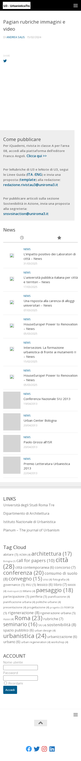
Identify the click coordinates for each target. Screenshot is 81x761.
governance (14, 584)
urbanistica (24, 636)
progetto (56, 607)
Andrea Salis (15, 37)
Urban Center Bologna (40, 420)
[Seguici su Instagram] (44, 749)
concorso (65, 567)
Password (10, 673)
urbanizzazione (62, 636)
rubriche (53, 618)
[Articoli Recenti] (22, 238)
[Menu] (75, 5)
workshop (59, 642)
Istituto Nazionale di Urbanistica (29, 521)
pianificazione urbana (19, 602)
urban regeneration (35, 642)
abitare (10, 554)
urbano (11, 641)
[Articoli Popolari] (59, 238)
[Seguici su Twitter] (37, 749)
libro (60, 584)
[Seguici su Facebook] (29, 749)
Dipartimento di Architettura (26, 513)
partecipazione (16, 596)
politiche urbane (48, 602)
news (27, 249)
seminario (20, 624)
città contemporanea (34, 567)
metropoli (14, 591)
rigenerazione (23, 612)
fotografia (61, 579)
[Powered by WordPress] (26, 739)
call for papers (35, 560)
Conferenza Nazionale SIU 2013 (47, 399)
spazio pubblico (18, 630)
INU (31, 584)
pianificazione (59, 597)
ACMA (24, 554)
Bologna (9, 561)
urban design (45, 630)
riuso (8, 619)
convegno (25, 578)
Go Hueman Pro (62, 739)
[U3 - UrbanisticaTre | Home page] (21, 5)
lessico (45, 584)
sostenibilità (61, 624)
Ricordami (15, 683)
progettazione (38, 607)
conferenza (23, 572)
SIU (42, 625)
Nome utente (13, 662)
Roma (28, 618)
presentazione (14, 607)
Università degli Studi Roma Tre (28, 505)
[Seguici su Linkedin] (52, 749)
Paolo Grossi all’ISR (38, 442)
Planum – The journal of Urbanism (31, 530)
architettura (51, 553)
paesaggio (54, 590)
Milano (29, 591)
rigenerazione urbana (58, 613)
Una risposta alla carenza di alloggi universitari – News (49, 303)
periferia (38, 596)
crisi (47, 579)
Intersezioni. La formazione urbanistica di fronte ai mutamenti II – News (50, 352)
